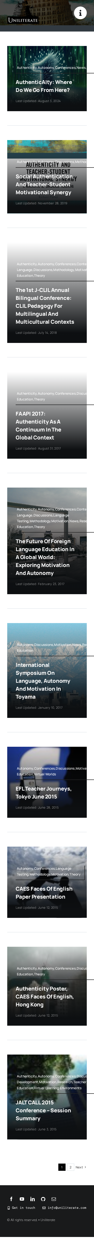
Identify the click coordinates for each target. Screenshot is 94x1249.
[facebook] (11, 1199)
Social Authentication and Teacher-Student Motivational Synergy (44, 184)
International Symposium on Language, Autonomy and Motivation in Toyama (43, 680)
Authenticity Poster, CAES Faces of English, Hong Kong (45, 996)
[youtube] (22, 1199)
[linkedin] (32, 1199)
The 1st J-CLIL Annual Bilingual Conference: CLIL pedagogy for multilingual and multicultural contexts (45, 305)
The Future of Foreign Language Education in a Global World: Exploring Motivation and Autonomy (45, 557)
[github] (43, 1199)
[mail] (54, 1199)
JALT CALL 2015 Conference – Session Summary (43, 1110)
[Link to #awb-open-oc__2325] (80, 12)
